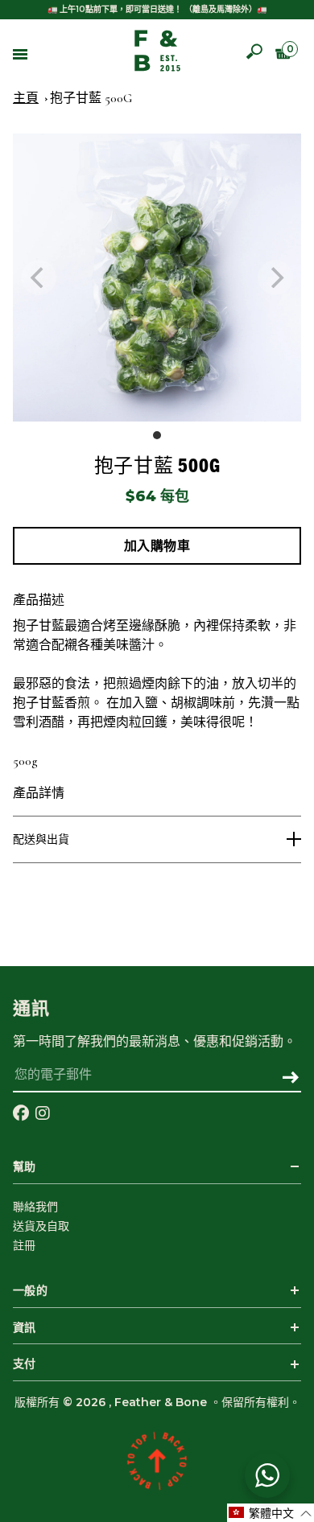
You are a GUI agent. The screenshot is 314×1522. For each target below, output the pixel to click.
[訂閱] (290, 1079)
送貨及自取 (41, 1226)
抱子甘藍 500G (91, 98)
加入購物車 (157, 545)
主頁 (26, 98)
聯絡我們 (35, 1206)
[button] (270, 1512)
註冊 (24, 1245)
